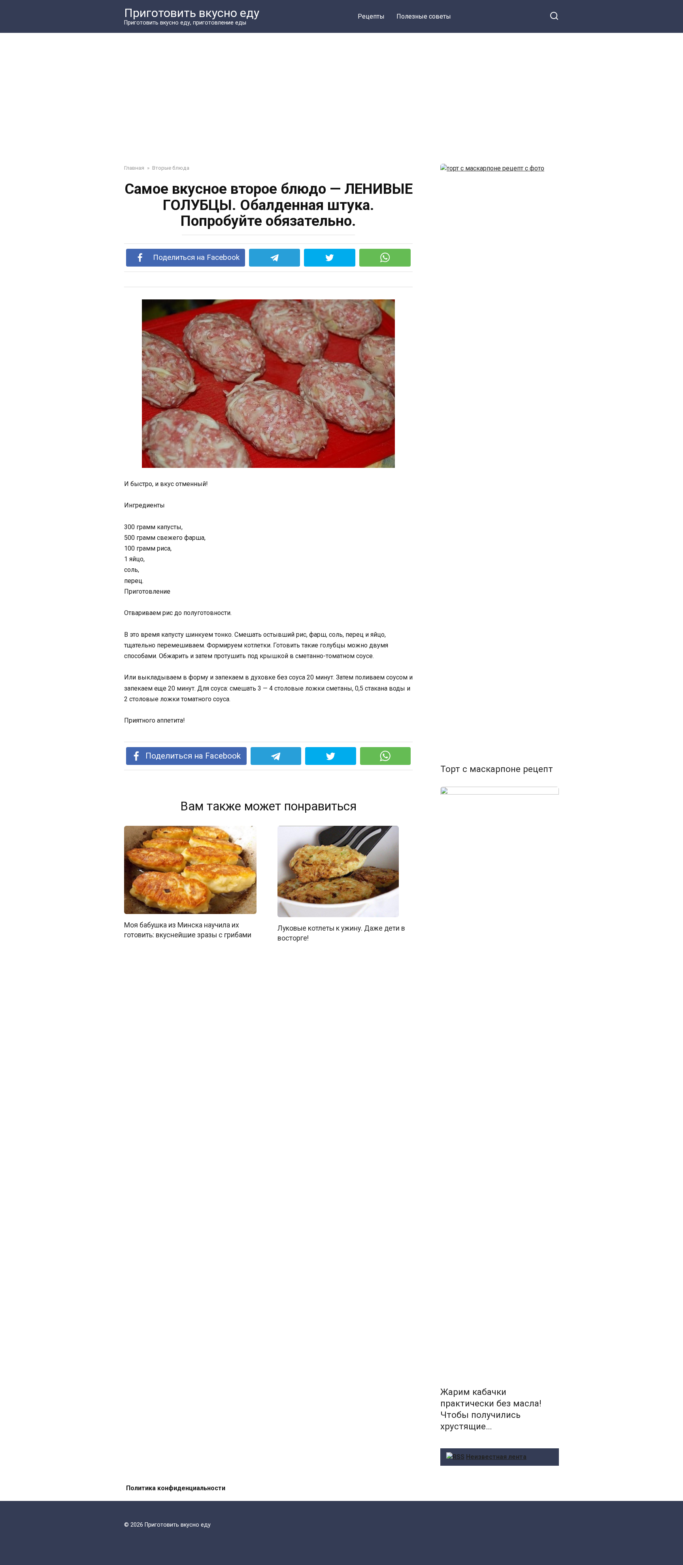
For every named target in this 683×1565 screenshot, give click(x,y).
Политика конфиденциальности (175, 1488)
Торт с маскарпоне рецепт (496, 769)
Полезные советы (423, 16)
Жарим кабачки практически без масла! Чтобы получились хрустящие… (490, 1409)
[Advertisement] (341, 92)
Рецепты (371, 16)
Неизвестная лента (496, 1457)
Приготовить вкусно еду (191, 13)
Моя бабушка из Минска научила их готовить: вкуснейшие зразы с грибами (187, 930)
